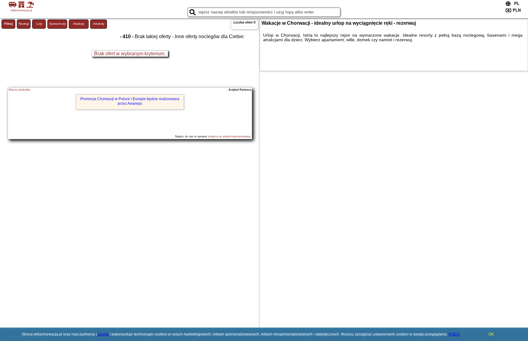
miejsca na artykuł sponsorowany (229, 136)
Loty (39, 23)
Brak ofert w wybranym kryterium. (130, 53)
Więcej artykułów (19, 89)
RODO (454, 334)
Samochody (57, 23)
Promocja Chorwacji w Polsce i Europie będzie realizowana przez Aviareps (129, 101)
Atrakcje (78, 23)
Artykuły (98, 23)
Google (103, 334)
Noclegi (24, 23)
